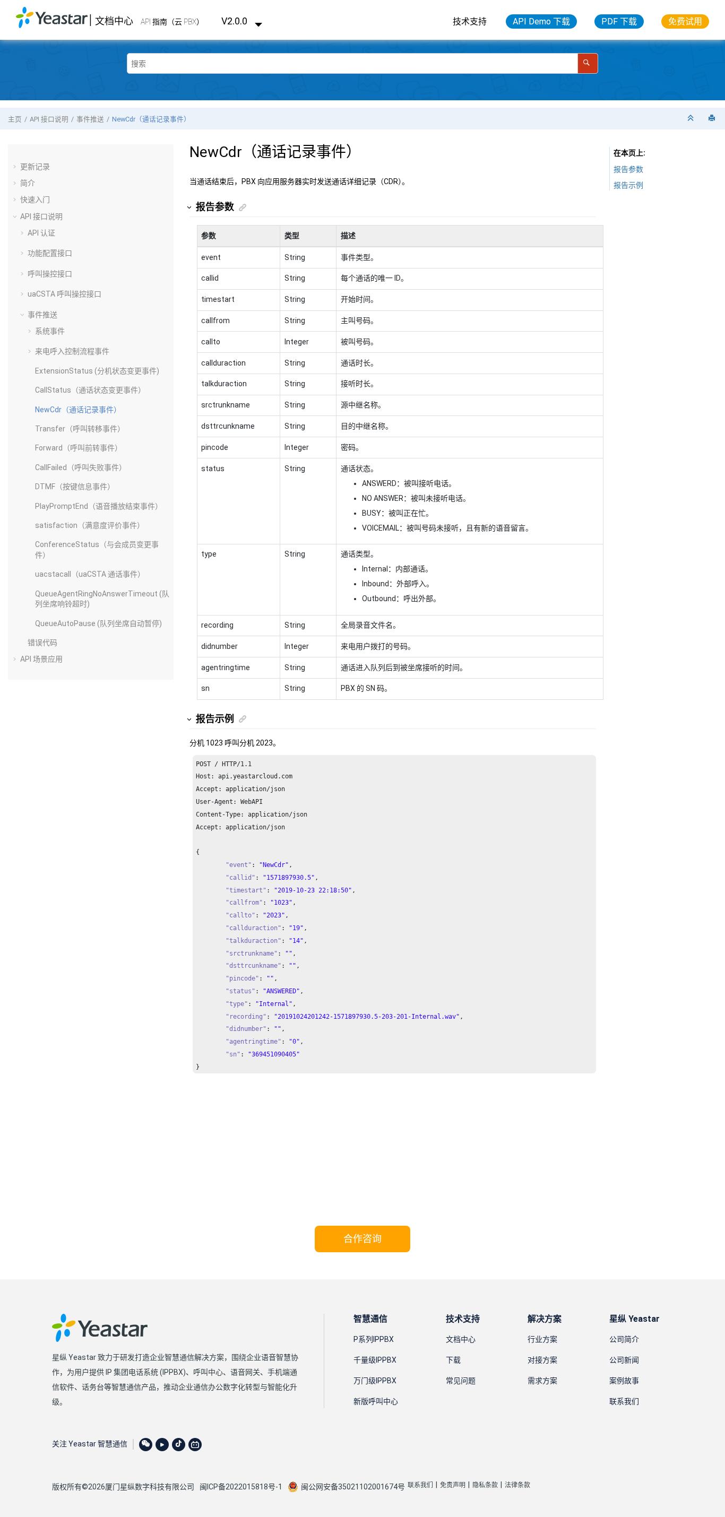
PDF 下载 (619, 21)
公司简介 (624, 1339)
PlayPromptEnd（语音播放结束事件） (98, 506)
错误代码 (42, 642)
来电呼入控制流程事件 (72, 351)
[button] (16, 166)
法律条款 (517, 1485)
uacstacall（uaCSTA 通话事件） (90, 574)
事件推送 (90, 119)
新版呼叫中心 (375, 1401)
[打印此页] (713, 118)
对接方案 (542, 1360)
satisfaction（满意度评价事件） (89, 525)
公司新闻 (624, 1360)
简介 (27, 183)
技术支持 (470, 21)
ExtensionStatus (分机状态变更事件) (97, 371)
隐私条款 (485, 1485)
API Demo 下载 (541, 21)
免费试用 (685, 21)
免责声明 (452, 1485)
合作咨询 (362, 1238)
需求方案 (542, 1380)
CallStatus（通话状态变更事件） (90, 390)
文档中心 (114, 21)
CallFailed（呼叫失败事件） (80, 467)
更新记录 (35, 166)
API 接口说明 (49, 119)
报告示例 (628, 185)
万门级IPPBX (374, 1380)
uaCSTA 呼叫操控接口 (64, 294)
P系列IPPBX (373, 1339)
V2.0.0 (235, 21)
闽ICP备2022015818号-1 (241, 1487)
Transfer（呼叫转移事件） (80, 428)
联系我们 (624, 1401)
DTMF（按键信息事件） (75, 486)
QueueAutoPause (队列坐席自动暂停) (98, 623)
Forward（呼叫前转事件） (78, 448)
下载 (453, 1360)
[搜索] (587, 63)
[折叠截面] (691, 118)
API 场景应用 (41, 659)
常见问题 (461, 1380)
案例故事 (624, 1380)
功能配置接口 (50, 253)
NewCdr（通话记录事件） (151, 119)
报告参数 (628, 169)
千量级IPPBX (374, 1360)
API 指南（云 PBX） (172, 22)
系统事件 (50, 331)
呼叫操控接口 (50, 274)
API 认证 (41, 233)
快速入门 (35, 199)
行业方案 (542, 1339)
